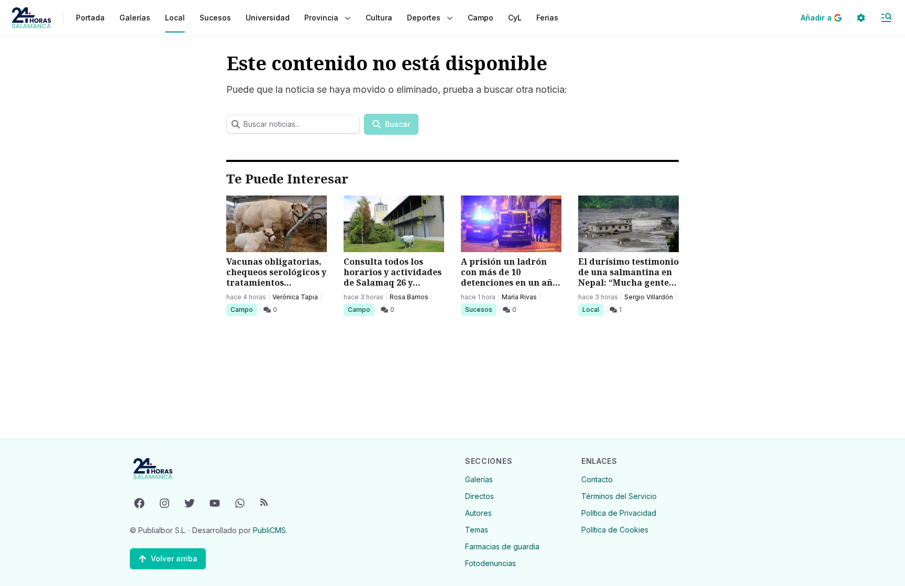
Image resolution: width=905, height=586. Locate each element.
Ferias (547, 17)
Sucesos (480, 309)
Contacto (597, 479)
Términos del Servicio (619, 496)
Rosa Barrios (409, 297)
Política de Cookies (614, 529)
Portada (90, 17)
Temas (476, 529)
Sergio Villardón (648, 297)
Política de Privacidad (618, 512)
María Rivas (519, 297)
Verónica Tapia (295, 297)
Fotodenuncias (490, 563)
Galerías (134, 17)
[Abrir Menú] (886, 17)
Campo (243, 309)
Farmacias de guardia (502, 546)
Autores (478, 512)
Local (592, 309)
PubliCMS (269, 530)
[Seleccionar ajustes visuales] (861, 17)
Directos (479, 496)
